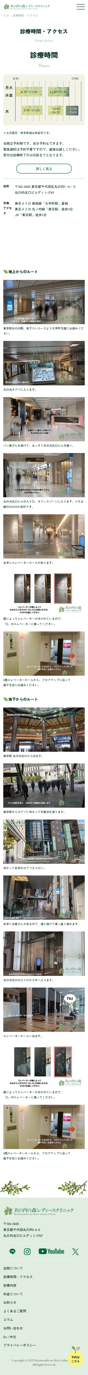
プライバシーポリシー (19, 1345)
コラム (8, 1319)
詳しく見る (44, 168)
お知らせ (9, 1302)
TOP (6, 15)
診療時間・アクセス (25, 15)
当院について (13, 1268)
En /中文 (9, 1336)
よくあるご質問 (14, 1310)
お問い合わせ (13, 1328)
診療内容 (9, 1285)
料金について (13, 1293)
